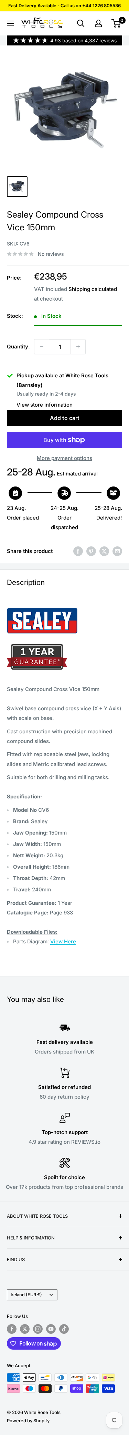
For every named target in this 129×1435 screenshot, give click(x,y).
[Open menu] (10, 23)
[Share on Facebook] (78, 551)
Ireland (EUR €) (26, 1294)
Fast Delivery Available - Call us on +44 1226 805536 (64, 5)
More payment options (64, 458)
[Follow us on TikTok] (64, 1329)
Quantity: (18, 346)
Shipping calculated (92, 289)
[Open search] (81, 23)
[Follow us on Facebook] (12, 1329)
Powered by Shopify (28, 1420)
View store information (45, 404)
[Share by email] (117, 551)
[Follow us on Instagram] (38, 1329)
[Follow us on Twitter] (25, 1329)
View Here (63, 941)
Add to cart (64, 418)
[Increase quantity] (78, 346)
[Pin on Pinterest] (91, 551)
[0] (116, 23)
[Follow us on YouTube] (51, 1329)
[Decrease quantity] (41, 346)
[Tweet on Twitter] (104, 551)
